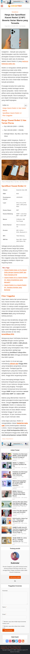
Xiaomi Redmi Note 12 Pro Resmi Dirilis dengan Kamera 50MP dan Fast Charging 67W (15, 272)
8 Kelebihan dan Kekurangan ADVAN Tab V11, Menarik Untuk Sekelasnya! (20, 473)
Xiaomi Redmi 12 (10, 438)
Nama (4, 607)
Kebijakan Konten (5, 648)
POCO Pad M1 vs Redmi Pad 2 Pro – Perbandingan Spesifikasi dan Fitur (20, 520)
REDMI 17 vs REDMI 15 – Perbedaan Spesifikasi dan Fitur (19, 464)
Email (4, 614)
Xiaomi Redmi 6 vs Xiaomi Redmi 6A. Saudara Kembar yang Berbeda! (15, 287)
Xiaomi (4, 438)
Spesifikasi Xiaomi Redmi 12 (12, 113)
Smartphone (15, 12)
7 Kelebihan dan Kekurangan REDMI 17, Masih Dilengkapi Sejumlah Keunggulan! (20, 455)
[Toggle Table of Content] (25, 105)
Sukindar (23, 26)
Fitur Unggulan (7, 115)
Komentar (5, 590)
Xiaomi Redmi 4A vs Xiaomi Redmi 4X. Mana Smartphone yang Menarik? (15, 280)
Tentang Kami (4, 646)
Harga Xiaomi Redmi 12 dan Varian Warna (14, 109)
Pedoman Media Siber (15, 648)
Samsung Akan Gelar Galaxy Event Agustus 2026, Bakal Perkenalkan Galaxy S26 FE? (20, 503)
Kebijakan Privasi (16, 646)
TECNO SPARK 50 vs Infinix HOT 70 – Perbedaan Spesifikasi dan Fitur (20, 539)
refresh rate (14, 363)
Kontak (10, 646)
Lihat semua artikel (15, 577)
